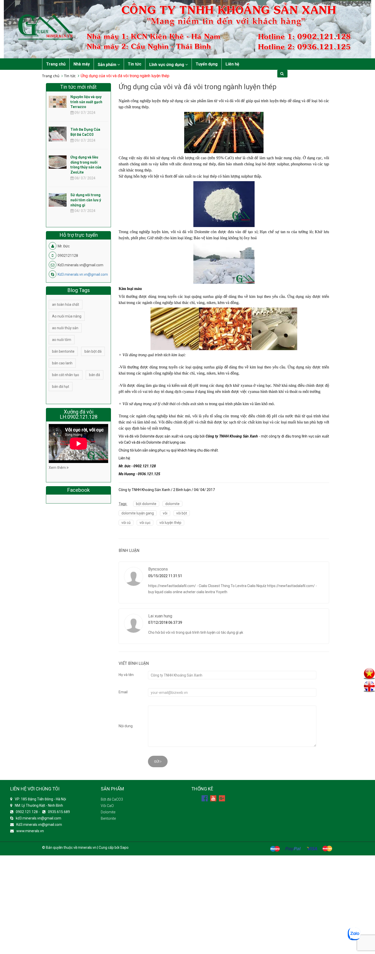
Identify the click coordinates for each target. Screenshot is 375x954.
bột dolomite (146, 504)
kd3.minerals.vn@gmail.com (38, 818)
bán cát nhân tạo (65, 375)
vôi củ (126, 523)
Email (123, 692)
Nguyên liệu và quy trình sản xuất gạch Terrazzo (86, 102)
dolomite (172, 504)
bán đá (94, 375)
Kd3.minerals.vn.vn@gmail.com (83, 274)
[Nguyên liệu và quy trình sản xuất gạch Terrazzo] (58, 101)
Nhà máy (81, 64)
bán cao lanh (62, 363)
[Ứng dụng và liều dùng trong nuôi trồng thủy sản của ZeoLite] (58, 162)
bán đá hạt (60, 387)
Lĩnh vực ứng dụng (167, 64)
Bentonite (108, 818)
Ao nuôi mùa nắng (66, 316)
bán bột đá (93, 351)
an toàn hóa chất (65, 304)
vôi (165, 513)
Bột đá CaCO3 (112, 799)
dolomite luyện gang (137, 513)
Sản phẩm (107, 64)
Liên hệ (232, 64)
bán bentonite (63, 351)
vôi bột (181, 513)
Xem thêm (58, 468)
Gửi (157, 761)
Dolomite (108, 812)
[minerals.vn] (187, 29)
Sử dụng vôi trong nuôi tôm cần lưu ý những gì (85, 200)
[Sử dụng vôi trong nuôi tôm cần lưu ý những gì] (58, 199)
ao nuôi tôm (61, 340)
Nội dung (126, 726)
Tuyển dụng (207, 64)
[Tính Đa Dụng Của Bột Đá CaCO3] (58, 138)
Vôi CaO (107, 806)
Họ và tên (126, 675)
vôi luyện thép (170, 523)
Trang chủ (56, 64)
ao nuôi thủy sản (65, 328)
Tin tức (134, 64)
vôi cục (145, 523)
